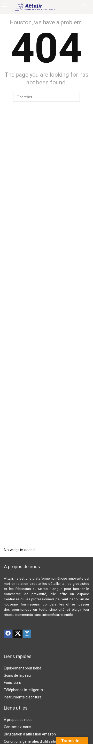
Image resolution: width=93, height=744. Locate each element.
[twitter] (17, 634)
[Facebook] (8, 634)
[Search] (85, 7)
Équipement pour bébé (22, 668)
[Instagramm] (27, 634)
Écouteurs (12, 683)
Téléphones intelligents (23, 690)
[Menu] (6, 7)
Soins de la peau (17, 675)
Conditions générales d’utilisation (31, 741)
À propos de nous (18, 720)
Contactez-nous (17, 727)
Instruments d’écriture (23, 697)
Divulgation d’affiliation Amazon (30, 734)
